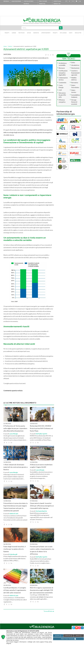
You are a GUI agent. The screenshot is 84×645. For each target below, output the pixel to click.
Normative (36, 32)
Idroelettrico (75, 65)
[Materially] (62, 134)
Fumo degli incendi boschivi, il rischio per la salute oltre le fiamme (14, 549)
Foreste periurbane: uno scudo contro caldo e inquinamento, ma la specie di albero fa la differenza (42, 550)
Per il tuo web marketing (43, 2)
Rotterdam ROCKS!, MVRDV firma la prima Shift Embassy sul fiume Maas (41, 428)
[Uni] (75, 134)
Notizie (29, 32)
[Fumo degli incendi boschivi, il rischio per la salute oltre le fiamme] (15, 535)
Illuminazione (75, 68)
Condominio (62, 82)
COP (60, 90)
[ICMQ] (75, 127)
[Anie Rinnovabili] (62, 120)
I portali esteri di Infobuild (28, 2)
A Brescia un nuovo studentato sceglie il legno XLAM (41, 466)
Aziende (14, 32)
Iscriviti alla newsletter (57, 2)
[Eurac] (75, 153)
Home (4, 46)
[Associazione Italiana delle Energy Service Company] (75, 147)
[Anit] (75, 120)
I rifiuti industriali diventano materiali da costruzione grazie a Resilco (15, 467)
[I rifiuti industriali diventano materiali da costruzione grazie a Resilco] (15, 453)
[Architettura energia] (62, 147)
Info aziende (63, 32)
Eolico (73, 62)
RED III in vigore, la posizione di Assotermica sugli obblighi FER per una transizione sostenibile (41, 590)
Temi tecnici (21, 32)
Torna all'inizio (48, 611)
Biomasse (62, 68)
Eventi (70, 32)
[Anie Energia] (75, 140)
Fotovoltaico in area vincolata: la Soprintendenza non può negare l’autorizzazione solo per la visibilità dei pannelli (15, 507)
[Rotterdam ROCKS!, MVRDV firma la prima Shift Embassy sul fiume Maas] (42, 414)
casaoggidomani (16, 1)
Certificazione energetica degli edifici (63, 73)
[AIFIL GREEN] (75, 160)
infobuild (6, 1)
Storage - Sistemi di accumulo (74, 102)
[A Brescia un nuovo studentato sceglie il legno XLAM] (42, 453)
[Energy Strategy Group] (62, 127)
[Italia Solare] (62, 153)
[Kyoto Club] (62, 140)
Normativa (74, 82)
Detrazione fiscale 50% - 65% (62, 95)
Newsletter (78, 32)
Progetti (55, 32)
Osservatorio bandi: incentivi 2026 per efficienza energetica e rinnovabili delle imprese (42, 505)
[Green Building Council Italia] (62, 167)
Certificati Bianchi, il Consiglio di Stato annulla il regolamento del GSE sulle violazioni (14, 590)
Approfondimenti (45, 32)
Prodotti (7, 32)
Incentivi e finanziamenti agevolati (75, 73)
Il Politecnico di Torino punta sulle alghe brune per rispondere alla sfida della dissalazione (15, 428)
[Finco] (62, 160)
